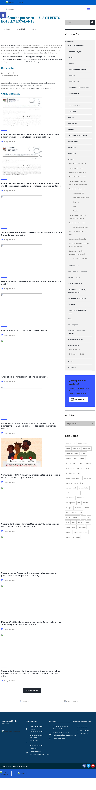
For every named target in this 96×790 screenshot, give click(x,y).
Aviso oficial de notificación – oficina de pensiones (24, 377)
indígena (69, 508)
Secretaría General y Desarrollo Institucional (77, 252)
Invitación (72, 147)
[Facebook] (84, 766)
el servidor (80, 498)
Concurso (71, 75)
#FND (68, 448)
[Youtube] (93, 766)
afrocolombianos (72, 453)
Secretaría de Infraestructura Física (78, 233)
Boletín (70, 58)
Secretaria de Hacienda (77, 298)
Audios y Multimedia (76, 46)
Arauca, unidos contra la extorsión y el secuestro (24, 330)
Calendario (70, 468)
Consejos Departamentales (78, 87)
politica (80, 522)
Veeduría (76, 211)
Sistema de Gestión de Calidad (76, 332)
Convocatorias (73, 93)
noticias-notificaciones (74, 512)
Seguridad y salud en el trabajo (77, 311)
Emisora (71, 117)
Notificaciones (73, 266)
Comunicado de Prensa (77, 69)
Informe (76, 202)
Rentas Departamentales (77, 177)
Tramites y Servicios (75, 339)
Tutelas (71, 361)
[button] (3, 15)
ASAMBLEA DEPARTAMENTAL (75, 458)
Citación (71, 64)
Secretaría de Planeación (77, 239)
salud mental (71, 527)
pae (83, 517)
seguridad (82, 527)
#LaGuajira (76, 448)
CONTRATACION (74, 350)
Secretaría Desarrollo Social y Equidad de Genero (79, 245)
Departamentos (74, 105)
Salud (88, 522)
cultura (68, 493)
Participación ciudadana (77, 272)
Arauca (83, 453)
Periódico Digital (74, 278)
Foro (79, 503)
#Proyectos (86, 448)
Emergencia (70, 503)
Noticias (71, 159)
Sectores (71, 304)
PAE (74, 206)
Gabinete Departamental (77, 135)
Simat (70, 319)
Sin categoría (73, 325)
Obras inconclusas (72, 517)
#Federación (82, 443)
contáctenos (79, 399)
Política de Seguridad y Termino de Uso (77, 291)
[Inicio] (10, 10)
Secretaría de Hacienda (77, 223)
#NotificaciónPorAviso (8, 45)
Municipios (72, 153)
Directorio (72, 111)
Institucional (73, 141)
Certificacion (70, 473)
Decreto (71, 99)
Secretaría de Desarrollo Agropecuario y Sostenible (78, 182)
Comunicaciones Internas (77, 164)
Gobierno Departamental (77, 172)
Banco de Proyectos (75, 52)
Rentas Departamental (80, 227)
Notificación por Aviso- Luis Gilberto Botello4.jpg (17, 57)
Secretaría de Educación (77, 189)
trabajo (68, 532)
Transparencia (73, 345)
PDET (68, 522)
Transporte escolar (80, 532)
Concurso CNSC (74, 81)
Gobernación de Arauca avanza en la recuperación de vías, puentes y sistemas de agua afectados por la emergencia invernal (28, 426)
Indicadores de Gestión (77, 354)
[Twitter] (88, 766)
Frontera (71, 129)
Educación (70, 498)
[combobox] (80, 423)
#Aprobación (70, 443)
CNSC (79, 473)
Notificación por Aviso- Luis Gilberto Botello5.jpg (24, 59)
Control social (71, 488)
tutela (68, 537)
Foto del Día (72, 123)
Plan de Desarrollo (75, 284)
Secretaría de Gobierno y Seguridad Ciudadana (77, 216)
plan (74, 522)
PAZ (89, 517)
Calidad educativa (83, 468)
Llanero (86, 508)
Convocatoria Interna (76, 168)
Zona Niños (72, 367)
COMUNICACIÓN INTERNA (73, 478)
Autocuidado (70, 463)
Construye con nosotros (81, 198)
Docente (85, 493)
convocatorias (83, 488)
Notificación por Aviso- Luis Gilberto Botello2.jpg (23, 62)
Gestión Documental (80, 258)
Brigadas (89, 463)
